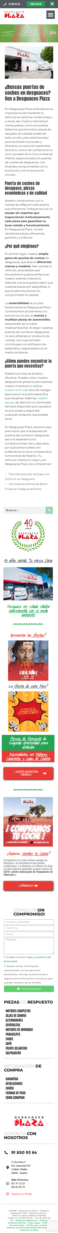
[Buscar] (49, 510)
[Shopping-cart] (52, 4)
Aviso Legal (34, 1223)
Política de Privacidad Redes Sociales (27, 1228)
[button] (50, 14)
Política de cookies (36, 1225)
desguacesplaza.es (26, 1220)
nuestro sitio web (16, 390)
